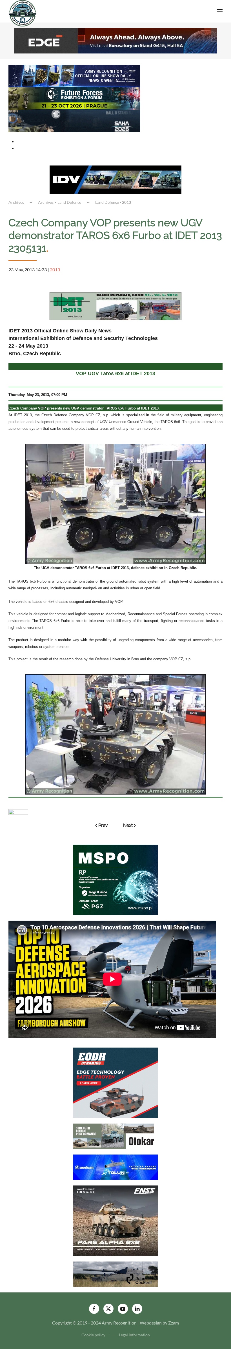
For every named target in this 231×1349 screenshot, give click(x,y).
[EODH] (115, 1082)
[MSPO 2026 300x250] (115, 879)
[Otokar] (115, 1135)
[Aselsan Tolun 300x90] (115, 1166)
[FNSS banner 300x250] (115, 1220)
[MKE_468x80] (74, 120)
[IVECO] (115, 179)
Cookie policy (93, 1334)
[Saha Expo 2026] (74, 75)
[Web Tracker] (18, 811)
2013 (55, 269)
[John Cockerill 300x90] (115, 1273)
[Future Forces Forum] (74, 97)
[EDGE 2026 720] (115, 40)
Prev (103, 825)
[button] (220, 11)
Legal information (134, 1334)
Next (128, 825)
